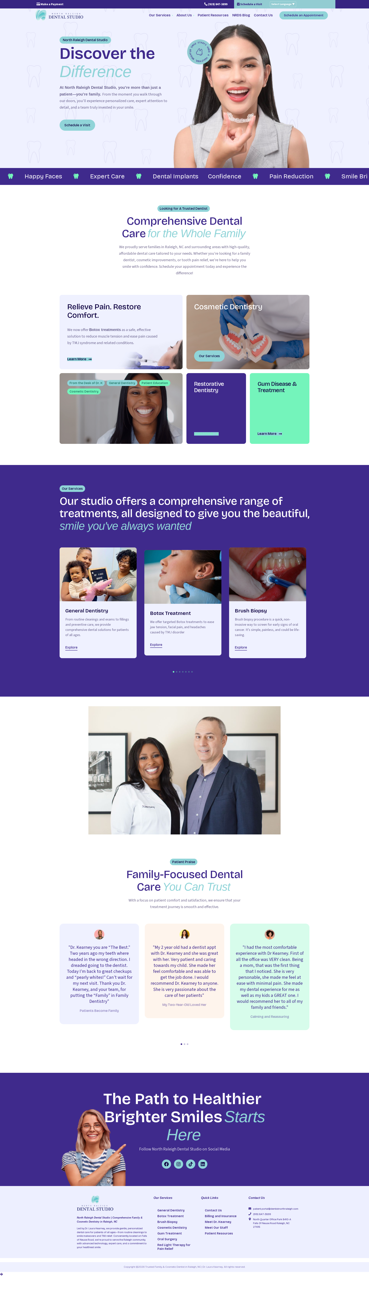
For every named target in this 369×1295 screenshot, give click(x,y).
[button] (173, 672)
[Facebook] (166, 1164)
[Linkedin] (202, 1164)
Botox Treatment (170, 1216)
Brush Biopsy (167, 1222)
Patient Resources (219, 1233)
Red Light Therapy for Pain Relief (173, 1247)
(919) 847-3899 (217, 4)
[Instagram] (178, 1164)
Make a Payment (51, 4)
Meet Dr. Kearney (218, 1222)
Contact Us (213, 1210)
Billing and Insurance (221, 1216)
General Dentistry (170, 1210)
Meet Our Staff (216, 1227)
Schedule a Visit (251, 4)
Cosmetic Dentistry (172, 1227)
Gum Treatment (169, 1233)
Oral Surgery (167, 1239)
